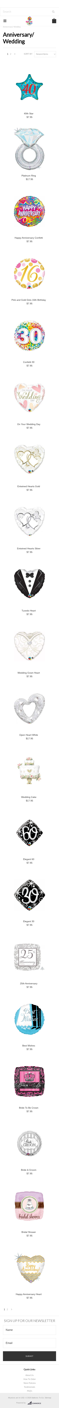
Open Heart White (28, 735)
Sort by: (28, 54)
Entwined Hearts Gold (28, 486)
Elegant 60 (28, 859)
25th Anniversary (28, 983)
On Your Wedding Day (28, 424)
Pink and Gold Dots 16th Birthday (28, 300)
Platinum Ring (28, 175)
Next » (11, 1310)
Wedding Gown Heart (29, 672)
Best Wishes (28, 1045)
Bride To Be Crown (28, 1107)
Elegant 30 (28, 921)
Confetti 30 (28, 362)
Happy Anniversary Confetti (29, 237)
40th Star (28, 113)
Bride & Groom (28, 1170)
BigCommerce (35, 1403)
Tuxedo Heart (29, 610)
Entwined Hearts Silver (28, 548)
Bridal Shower (28, 1232)
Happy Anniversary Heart (29, 1294)
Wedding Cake (28, 797)
